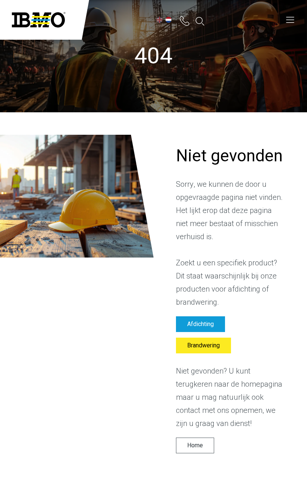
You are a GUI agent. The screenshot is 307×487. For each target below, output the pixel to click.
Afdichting (200, 324)
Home (195, 445)
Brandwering (203, 345)
